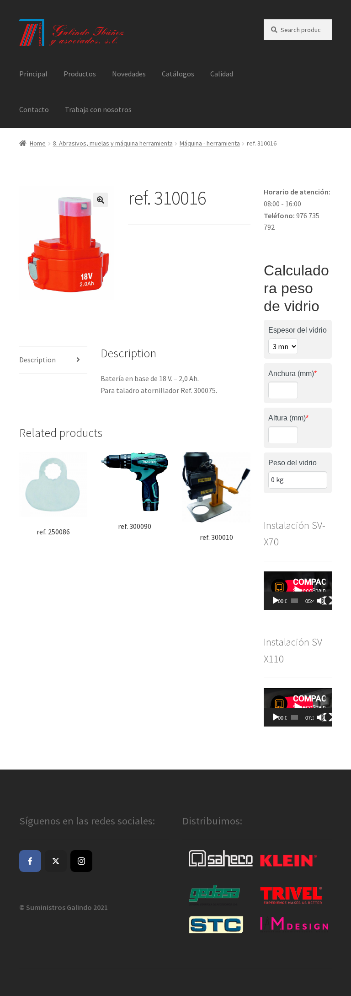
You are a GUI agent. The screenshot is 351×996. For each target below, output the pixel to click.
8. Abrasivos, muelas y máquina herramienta (113, 143)
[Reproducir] (275, 600)
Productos (80, 73)
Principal (33, 73)
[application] (298, 590)
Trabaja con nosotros (98, 109)
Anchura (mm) (292, 373)
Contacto (34, 109)
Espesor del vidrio (297, 330)
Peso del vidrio (292, 463)
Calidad (221, 73)
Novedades (129, 73)
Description (37, 359)
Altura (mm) (288, 418)
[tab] (53, 360)
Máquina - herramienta (210, 143)
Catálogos (178, 73)
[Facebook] (30, 861)
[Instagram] (81, 861)
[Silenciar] (320, 600)
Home (38, 143)
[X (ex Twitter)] (56, 861)
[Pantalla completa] (327, 600)
